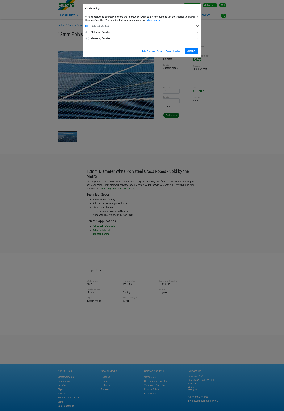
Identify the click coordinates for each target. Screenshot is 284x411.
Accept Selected (173, 51)
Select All (191, 51)
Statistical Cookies (100, 32)
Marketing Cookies (100, 38)
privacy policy (153, 20)
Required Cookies (100, 26)
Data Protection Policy (152, 51)
